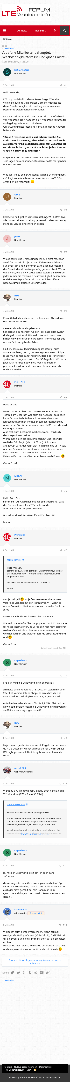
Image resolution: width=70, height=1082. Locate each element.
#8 (65, 675)
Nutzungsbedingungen (25, 1066)
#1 (65, 85)
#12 (65, 924)
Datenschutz (45, 1066)
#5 (65, 397)
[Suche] (64, 30)
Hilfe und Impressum (14, 1069)
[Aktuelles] (55, 30)
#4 (65, 310)
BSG (16, 295)
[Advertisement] (35, 1023)
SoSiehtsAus (10, 61)
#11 (65, 865)
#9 (65, 738)
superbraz (20, 660)
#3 (65, 251)
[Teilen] (61, 85)
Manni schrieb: (14, 559)
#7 (65, 550)
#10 (65, 783)
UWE (17, 194)
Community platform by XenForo (35, 1077)
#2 (65, 209)
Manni (18, 475)
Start (29, 1069)
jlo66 (17, 236)
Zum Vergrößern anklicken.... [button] (35, 834)
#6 (65, 491)
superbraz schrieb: (16, 804)
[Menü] (4, 30)
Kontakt (8, 1066)
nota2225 (20, 768)
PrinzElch (20, 382)
